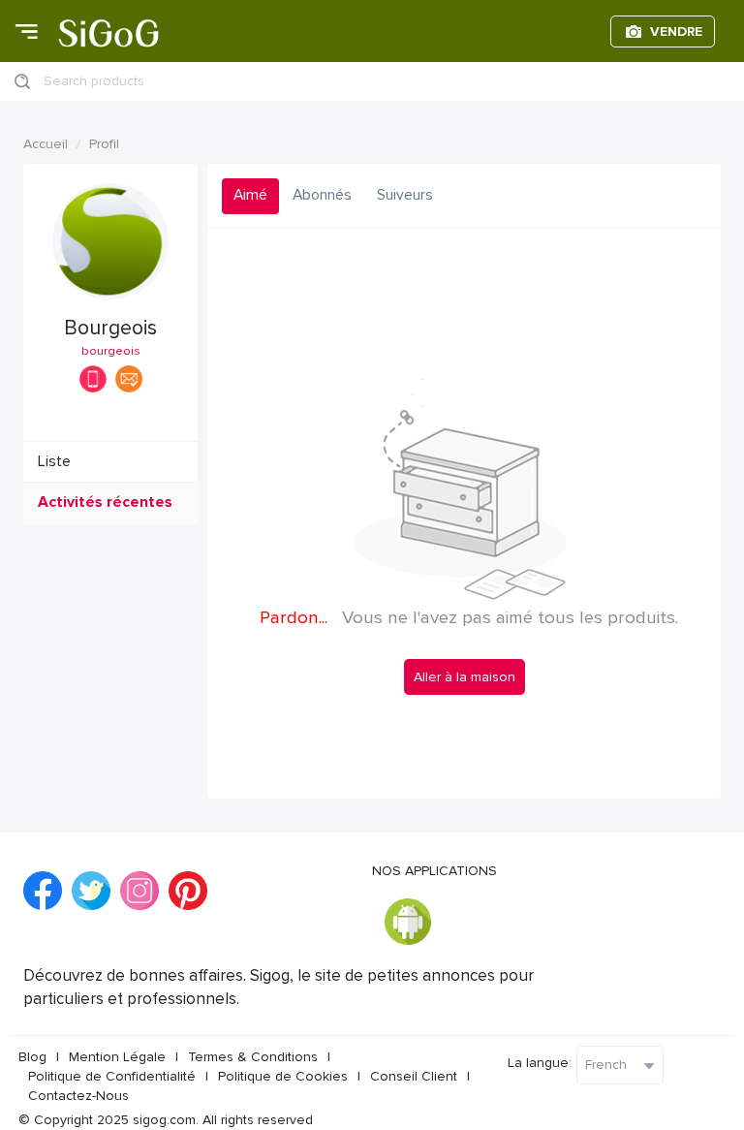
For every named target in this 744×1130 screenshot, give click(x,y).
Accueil (45, 144)
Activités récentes (105, 502)
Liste (54, 462)
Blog (32, 1057)
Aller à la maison (464, 677)
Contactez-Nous (78, 1095)
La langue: (540, 1062)
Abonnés (322, 195)
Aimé (250, 195)
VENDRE (676, 31)
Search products (94, 81)
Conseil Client (413, 1076)
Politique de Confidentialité (112, 1076)
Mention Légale (117, 1057)
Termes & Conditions (253, 1057)
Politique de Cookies (283, 1076)
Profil (104, 144)
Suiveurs (405, 195)
